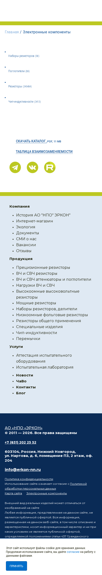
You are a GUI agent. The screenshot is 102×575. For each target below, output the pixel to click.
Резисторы (20, 86)
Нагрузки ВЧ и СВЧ (35, 285)
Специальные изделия (39, 327)
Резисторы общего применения (48, 321)
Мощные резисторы (36, 303)
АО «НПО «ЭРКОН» (23, 428)
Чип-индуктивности (24, 101)
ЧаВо (21, 381)
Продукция (20, 258)
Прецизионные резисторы (43, 267)
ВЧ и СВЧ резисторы (36, 273)
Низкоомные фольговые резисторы (52, 315)
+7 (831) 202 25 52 (20, 442)
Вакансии (26, 245)
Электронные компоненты (46, 493)
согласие (73, 552)
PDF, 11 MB (38, 141)
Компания (19, 206)
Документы (27, 233)
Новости (24, 375)
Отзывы (24, 251)
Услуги (16, 346)
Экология (25, 227)
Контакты (26, 387)
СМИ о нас (26, 239)
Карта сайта (13, 493)
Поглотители (19, 71)
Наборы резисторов (23, 56)
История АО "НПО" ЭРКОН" (43, 215)
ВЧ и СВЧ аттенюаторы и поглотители (53, 279)
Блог (21, 393)
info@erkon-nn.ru (23, 469)
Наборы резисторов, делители (46, 309)
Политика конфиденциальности (29, 479)
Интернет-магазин (34, 221)
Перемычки (28, 338)
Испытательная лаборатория (45, 367)
